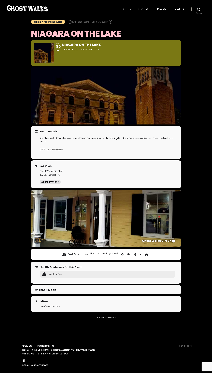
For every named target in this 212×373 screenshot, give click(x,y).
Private (162, 9)
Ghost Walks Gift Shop (51, 171)
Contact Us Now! (59, 353)
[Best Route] (122, 254)
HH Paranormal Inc (43, 345)
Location (46, 166)
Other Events (49, 182)
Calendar (144, 9)
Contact (178, 9)
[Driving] (128, 254)
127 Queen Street (48, 174)
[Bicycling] (146, 254)
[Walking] (140, 254)
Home (127, 9)
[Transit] (135, 254)
